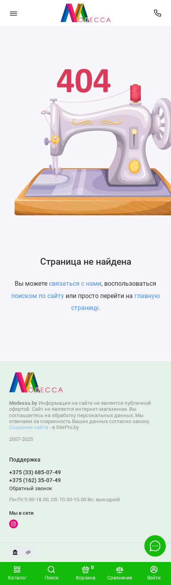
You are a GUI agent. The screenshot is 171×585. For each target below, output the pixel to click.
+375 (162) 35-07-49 (35, 480)
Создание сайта (28, 427)
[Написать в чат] (155, 545)
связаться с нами (75, 283)
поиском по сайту (37, 296)
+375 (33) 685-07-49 (35, 472)
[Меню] (13, 13)
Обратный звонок (30, 488)
